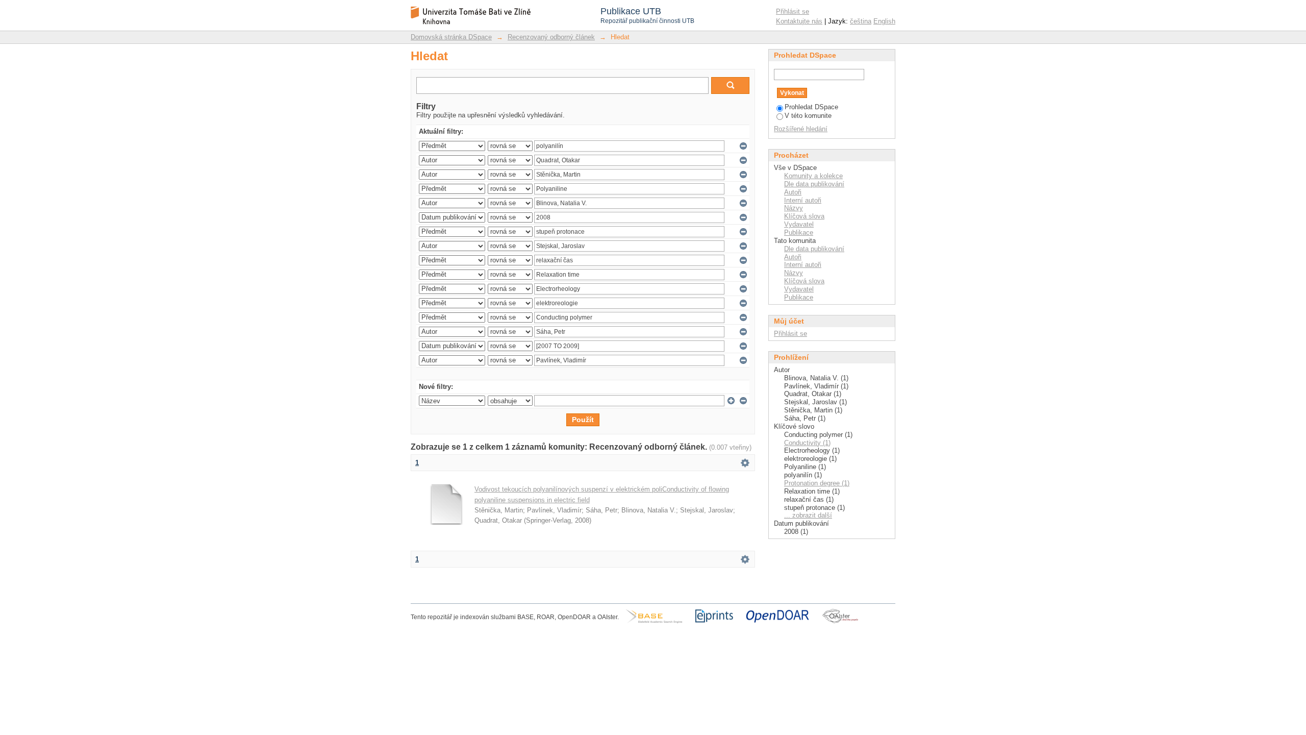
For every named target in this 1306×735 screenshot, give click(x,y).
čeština (860, 21)
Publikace (798, 232)
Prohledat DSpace (811, 107)
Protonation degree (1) (816, 483)
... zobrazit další (808, 515)
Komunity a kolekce (813, 176)
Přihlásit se (792, 11)
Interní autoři (802, 200)
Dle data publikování (814, 184)
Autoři (792, 192)
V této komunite (808, 115)
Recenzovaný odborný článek (551, 37)
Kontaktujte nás (799, 21)
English (884, 21)
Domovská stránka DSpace (451, 37)
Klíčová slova (804, 216)
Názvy (793, 208)
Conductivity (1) (807, 443)
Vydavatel (799, 224)
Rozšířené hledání (800, 129)
